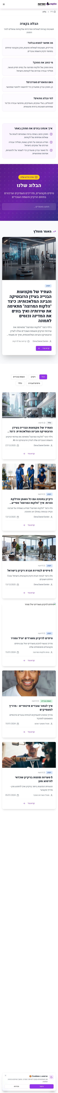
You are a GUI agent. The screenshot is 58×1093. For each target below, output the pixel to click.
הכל (43, 376)
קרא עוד (45, 348)
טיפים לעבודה (34, 383)
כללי (20, 383)
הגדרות (16, 1086)
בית (51, 11)
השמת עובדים (19, 376)
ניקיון (33, 376)
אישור (42, 1086)
